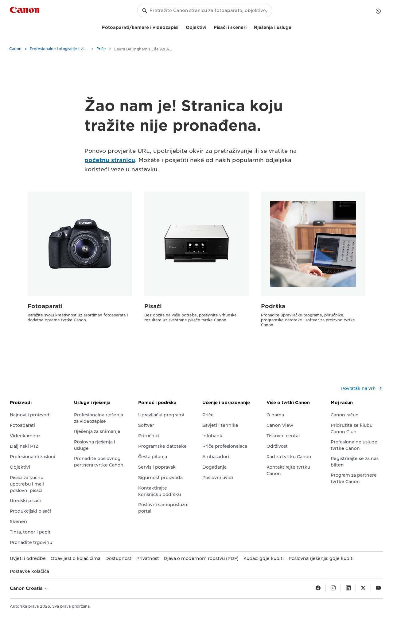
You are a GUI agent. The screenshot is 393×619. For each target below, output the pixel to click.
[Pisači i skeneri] (249, 26)
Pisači (153, 306)
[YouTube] (378, 588)
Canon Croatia (27, 588)
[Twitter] (363, 588)
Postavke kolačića (29, 571)
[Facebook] (318, 588)
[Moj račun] (378, 11)
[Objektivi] (208, 26)
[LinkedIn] (348, 588)
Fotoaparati (45, 306)
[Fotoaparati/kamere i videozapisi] (180, 26)
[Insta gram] (333, 588)
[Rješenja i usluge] (293, 26)
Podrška (273, 306)
